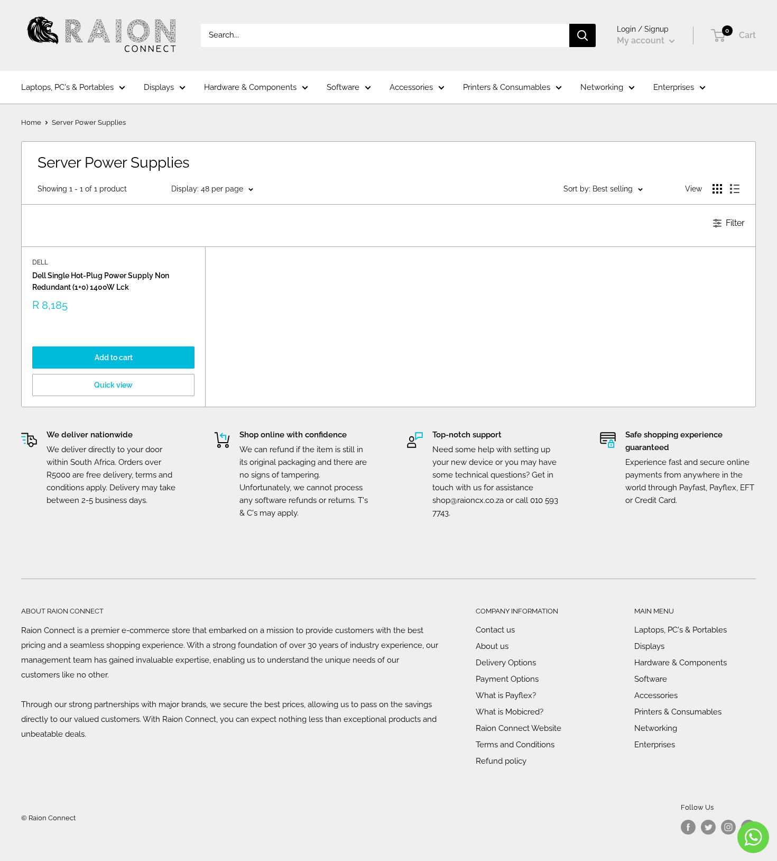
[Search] (582, 35)
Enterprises (673, 87)
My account (642, 40)
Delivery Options (506, 662)
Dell (40, 262)
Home (31, 122)
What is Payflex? (506, 695)
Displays (159, 87)
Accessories (411, 87)
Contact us (495, 630)
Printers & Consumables (506, 87)
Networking (601, 87)
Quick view (113, 385)
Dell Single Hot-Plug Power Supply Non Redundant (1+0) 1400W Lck (100, 281)
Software (343, 87)
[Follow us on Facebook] (688, 827)
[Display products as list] (734, 189)
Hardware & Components (250, 87)
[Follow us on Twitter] (708, 827)
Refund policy (501, 761)
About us (492, 646)
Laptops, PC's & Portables (67, 87)
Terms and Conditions (515, 744)
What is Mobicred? (509, 712)
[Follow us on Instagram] (728, 827)
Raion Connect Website (518, 728)
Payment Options (507, 679)
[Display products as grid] (717, 189)
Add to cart (114, 357)
